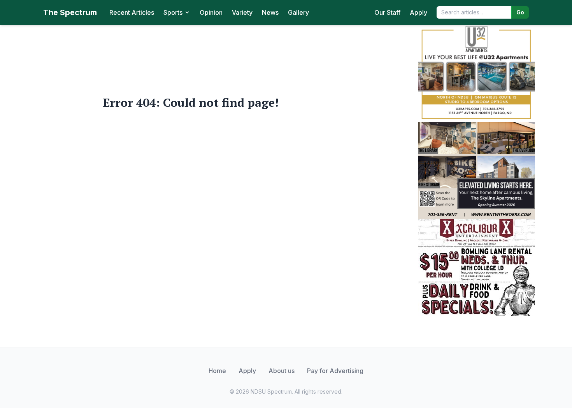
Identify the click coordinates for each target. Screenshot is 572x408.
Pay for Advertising (335, 371)
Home (217, 371)
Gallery (298, 12)
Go (520, 12)
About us (281, 371)
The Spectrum (70, 12)
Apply (418, 12)
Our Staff (387, 12)
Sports (172, 12)
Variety (242, 12)
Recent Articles (131, 12)
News (270, 12)
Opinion (211, 12)
